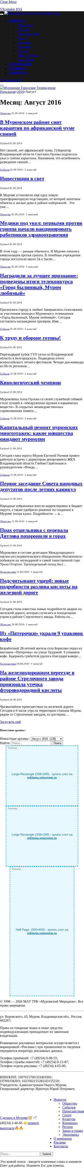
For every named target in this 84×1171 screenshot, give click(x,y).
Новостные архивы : (15, 738)
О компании (20, 64)
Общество (25, 25)
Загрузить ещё (10, 722)
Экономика (25, 59)
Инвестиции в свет (22, 178)
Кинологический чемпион (30, 382)
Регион (22, 51)
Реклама (17, 68)
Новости (17, 21)
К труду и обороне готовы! (30, 338)
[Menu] (1, 14)
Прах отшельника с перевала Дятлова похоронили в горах (34, 533)
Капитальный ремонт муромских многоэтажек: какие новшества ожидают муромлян (39, 433)
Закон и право (27, 55)
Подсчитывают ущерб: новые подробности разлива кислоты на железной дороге (38, 586)
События (23, 29)
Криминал (24, 47)
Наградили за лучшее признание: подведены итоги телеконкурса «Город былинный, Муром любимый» (39, 284)
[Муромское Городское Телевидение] (32, 13)
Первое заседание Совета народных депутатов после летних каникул (41, 486)
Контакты (18, 72)
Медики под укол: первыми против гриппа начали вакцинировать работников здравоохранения (41, 229)
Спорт (21, 38)
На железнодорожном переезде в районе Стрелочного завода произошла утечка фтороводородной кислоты (37, 681)
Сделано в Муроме (14, 1118)
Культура (24, 42)
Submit (46, 1154)
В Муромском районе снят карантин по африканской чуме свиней (37, 128)
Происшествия (28, 34)
